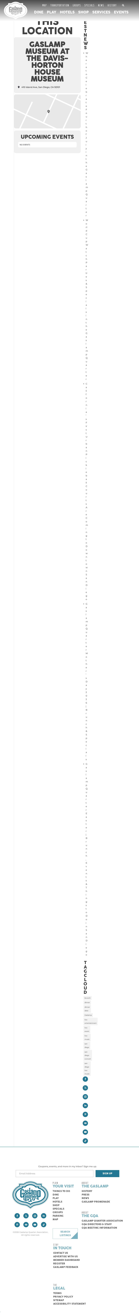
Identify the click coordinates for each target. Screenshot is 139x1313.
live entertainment (91, 1021)
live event (87, 1029)
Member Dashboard (66, 1260)
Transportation (59, 5)
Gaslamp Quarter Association (102, 1221)
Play (51, 12)
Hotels (67, 12)
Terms (57, 1293)
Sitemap (58, 1300)
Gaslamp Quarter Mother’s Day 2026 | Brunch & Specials (87, 682)
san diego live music (87, 1068)
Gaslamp (88, 1015)
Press (85, 1195)
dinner (87, 1002)
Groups (77, 5)
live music (87, 1037)
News (101, 5)
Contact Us (60, 1253)
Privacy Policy (63, 1297)
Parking (58, 1216)
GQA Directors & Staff (97, 1224)
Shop (83, 12)
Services (101, 12)
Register (59, 1264)
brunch (88, 998)
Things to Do (61, 1191)
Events (121, 12)
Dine (38, 12)
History (112, 5)
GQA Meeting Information (99, 1228)
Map (44, 5)
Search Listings (65, 1234)
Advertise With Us (65, 1257)
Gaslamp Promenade (96, 1202)
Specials (89, 5)
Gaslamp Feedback (65, 1267)
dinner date (87, 1009)
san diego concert (88, 1055)
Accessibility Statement (69, 1304)
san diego (87, 1045)
